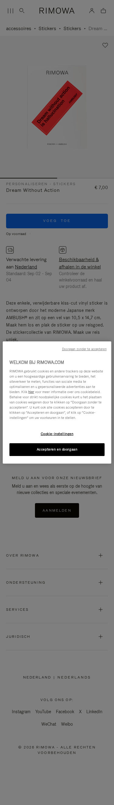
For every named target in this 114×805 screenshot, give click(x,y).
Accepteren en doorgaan (57, 449)
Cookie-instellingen (57, 433)
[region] (57, 402)
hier (31, 391)
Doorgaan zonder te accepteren (84, 349)
